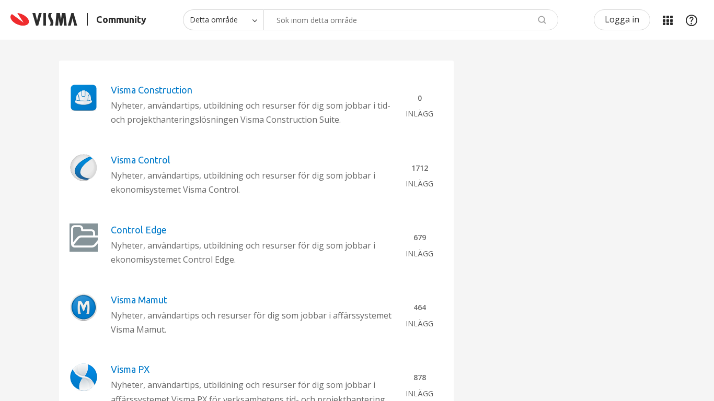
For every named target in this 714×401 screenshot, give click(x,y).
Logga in (622, 19)
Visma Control (140, 160)
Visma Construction (151, 90)
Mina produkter (667, 20)
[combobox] (410, 19)
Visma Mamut (139, 299)
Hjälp (692, 20)
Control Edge (139, 230)
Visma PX (130, 369)
